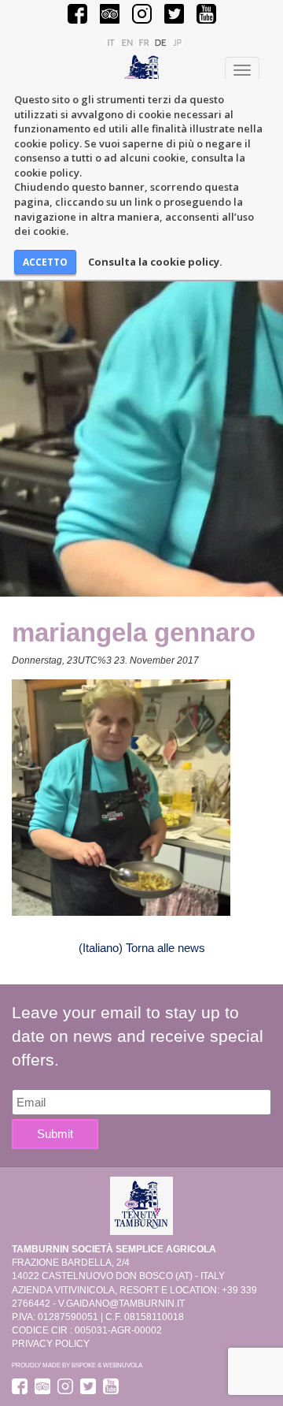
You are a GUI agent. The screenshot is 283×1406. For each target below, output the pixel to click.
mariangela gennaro (133, 632)
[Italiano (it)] (111, 41)
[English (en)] (127, 41)
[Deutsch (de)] (160, 41)
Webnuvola (122, 1365)
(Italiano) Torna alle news (142, 947)
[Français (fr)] (144, 41)
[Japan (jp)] (177, 41)
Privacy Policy (51, 1343)
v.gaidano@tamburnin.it (121, 1303)
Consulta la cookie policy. (155, 262)
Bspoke (84, 1365)
